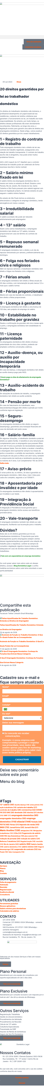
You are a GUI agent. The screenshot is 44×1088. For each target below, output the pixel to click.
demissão (21, 812)
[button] (22, 37)
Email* (5, 696)
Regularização (28, 841)
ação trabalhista (8, 807)
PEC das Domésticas (14, 836)
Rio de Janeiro (11, 844)
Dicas (19, 82)
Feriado (36, 822)
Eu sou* (6, 713)
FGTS (5, 824)
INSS (4, 827)
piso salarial (31, 836)
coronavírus (28, 810)
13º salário (7, 805)
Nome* (5, 687)
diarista (32, 812)
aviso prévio (36, 805)
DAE (10, 812)
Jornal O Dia (31, 827)
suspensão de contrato (26, 849)
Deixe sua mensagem (13, 722)
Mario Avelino (10, 830)
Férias (14, 825)
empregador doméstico (13, 818)
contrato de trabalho (10, 810)
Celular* (6, 705)
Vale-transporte (16, 852)
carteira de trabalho (27, 807)
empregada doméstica (24, 815)
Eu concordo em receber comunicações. (16, 734)
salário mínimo (30, 847)
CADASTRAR (22, 759)
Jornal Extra (17, 827)
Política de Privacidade (31, 1071)
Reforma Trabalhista (10, 841)
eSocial (24, 821)
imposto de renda (29, 824)
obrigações (27, 830)
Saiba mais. (4, 463)
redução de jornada (10, 839)
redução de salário (30, 839)
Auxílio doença (22, 805)
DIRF (7, 815)
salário (25, 844)
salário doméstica (12, 847)
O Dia (17, 833)
